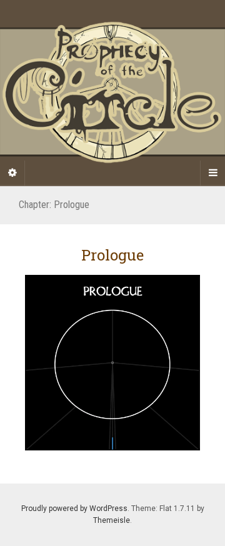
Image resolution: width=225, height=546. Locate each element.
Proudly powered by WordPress (74, 508)
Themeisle (111, 520)
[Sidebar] (12, 173)
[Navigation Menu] (212, 173)
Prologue (112, 255)
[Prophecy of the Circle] (112, 92)
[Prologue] (112, 362)
